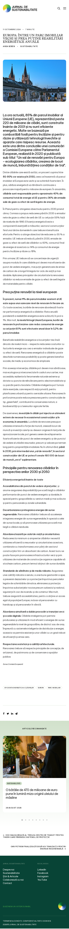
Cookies (47, 921)
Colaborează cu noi (13, 879)
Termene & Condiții (12, 921)
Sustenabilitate (29, 46)
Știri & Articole (10, 876)
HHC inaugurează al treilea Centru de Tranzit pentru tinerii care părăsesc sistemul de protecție (33, 836)
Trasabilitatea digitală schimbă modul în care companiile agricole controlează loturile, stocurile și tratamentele (34, 793)
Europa (41, 688)
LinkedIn (41, 869)
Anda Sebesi (9, 46)
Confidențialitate (32, 921)
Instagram (42, 876)
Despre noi (8, 869)
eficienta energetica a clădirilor (19, 688)
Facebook (42, 873)
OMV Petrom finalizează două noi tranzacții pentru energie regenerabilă (38, 847)
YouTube (42, 879)
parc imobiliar (54, 688)
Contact (7, 883)
